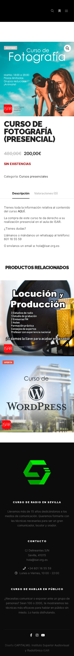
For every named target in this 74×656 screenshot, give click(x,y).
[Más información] (59, 11)
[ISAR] (23, 11)
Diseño (9, 645)
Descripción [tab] (20, 193)
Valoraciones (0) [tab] (46, 193)
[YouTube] (43, 635)
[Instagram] (37, 635)
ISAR (46, 650)
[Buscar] (52, 11)
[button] (67, 48)
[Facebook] (31, 635)
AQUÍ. (21, 211)
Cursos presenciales (33, 176)
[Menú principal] (66, 11)
